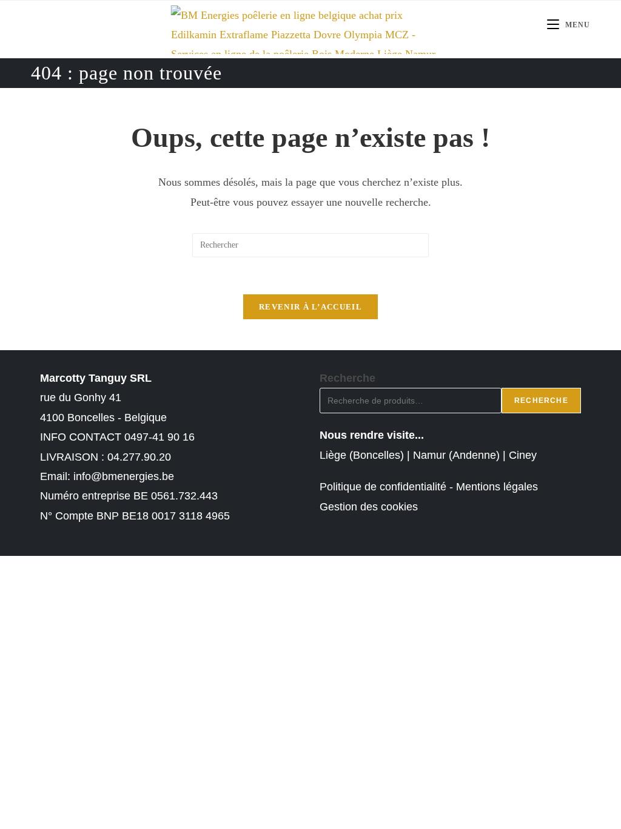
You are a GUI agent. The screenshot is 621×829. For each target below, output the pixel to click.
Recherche (347, 378)
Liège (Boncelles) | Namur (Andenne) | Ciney (428, 455)
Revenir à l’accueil (310, 306)
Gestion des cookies (369, 507)
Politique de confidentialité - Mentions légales (429, 487)
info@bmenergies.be (123, 476)
